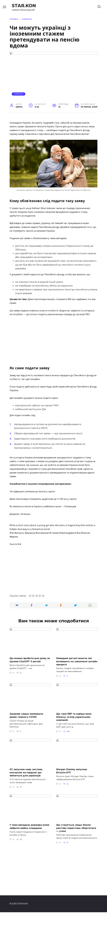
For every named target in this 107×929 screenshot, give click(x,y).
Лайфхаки (18, 94)
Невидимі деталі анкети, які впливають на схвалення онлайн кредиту (76, 661)
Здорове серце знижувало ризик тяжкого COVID (26, 715)
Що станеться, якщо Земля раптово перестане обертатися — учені (76, 828)
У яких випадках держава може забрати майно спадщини (29, 826)
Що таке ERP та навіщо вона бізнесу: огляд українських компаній (73, 717)
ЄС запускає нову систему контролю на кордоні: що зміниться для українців (26, 772)
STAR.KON (24, 5)
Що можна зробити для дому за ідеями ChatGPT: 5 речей (30, 660)
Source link (15, 544)
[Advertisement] (53, 339)
